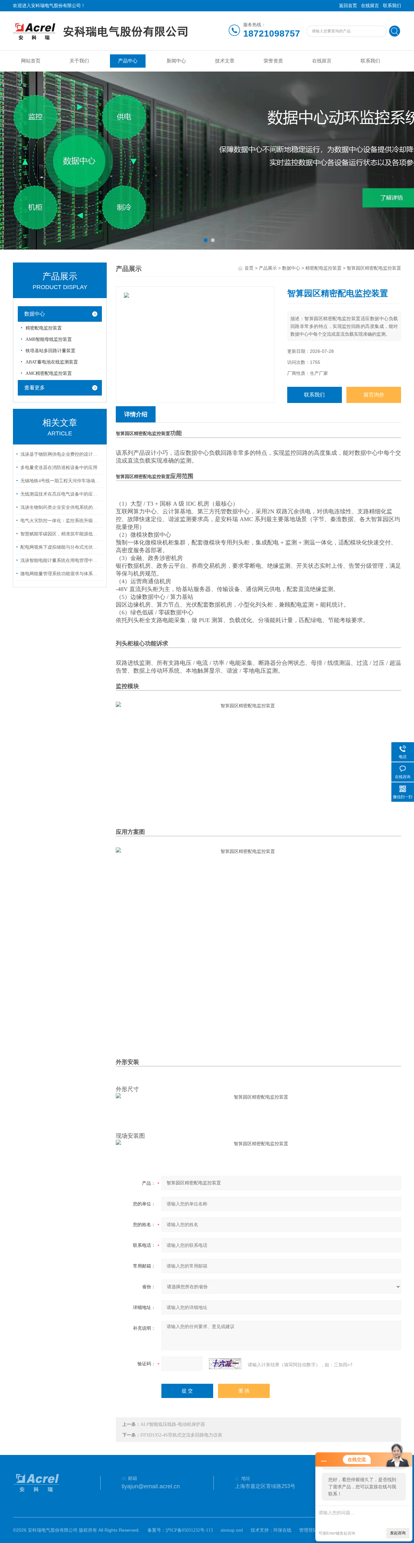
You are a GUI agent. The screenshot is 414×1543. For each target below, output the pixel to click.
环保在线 (282, 1530)
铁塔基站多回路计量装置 (50, 350)
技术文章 (224, 60)
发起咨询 (398, 1533)
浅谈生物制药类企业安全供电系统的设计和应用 (60, 507)
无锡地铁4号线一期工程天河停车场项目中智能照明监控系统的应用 (60, 480)
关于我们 (79, 60)
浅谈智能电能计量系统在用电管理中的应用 (60, 560)
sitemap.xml (232, 1530)
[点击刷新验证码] (225, 1363)
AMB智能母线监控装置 (49, 339)
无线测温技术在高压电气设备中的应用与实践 (60, 494)
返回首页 (348, 5)
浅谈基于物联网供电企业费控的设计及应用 (60, 454)
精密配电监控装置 (44, 328)
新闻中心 (176, 60)
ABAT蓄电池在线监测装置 (52, 362)
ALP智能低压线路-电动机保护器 (172, 1424)
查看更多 (34, 387)
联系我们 (392, 5)
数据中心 (34, 314)
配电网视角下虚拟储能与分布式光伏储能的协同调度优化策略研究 (60, 547)
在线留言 (370, 5)
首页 (249, 268)
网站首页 (30, 60)
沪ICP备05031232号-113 (189, 1530)
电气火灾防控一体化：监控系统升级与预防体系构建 (60, 520)
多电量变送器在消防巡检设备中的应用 (58, 467)
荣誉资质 (273, 60)
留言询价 (374, 394)
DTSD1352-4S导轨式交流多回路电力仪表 (181, 1435)
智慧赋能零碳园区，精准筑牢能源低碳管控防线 (60, 533)
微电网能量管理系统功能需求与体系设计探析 (60, 573)
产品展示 (268, 268)
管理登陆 (308, 1530)
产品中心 (127, 60)
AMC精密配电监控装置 (49, 373)
